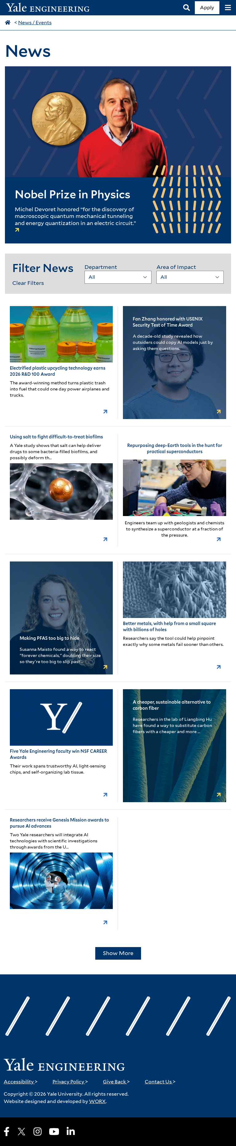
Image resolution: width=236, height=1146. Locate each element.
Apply (207, 7)
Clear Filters (28, 283)
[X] (21, 1131)
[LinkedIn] (71, 1131)
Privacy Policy (70, 1082)
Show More (118, 953)
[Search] (186, 8)
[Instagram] (37, 1131)
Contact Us (160, 1082)
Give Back (116, 1082)
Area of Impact (176, 267)
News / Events (35, 22)
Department (101, 267)
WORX (97, 1101)
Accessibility (21, 1082)
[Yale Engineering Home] (51, 8)
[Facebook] (7, 1131)
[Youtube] (54, 1131)
